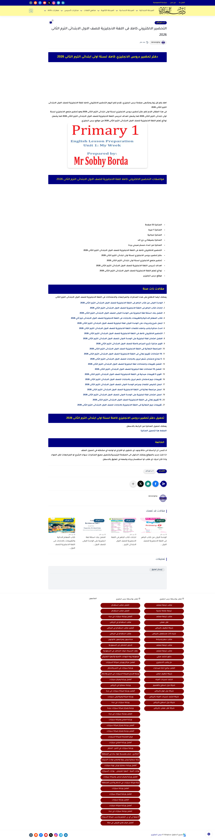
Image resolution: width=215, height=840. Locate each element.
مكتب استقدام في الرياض (120, 622)
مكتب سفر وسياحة (164, 640)
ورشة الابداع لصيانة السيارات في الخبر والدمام (120, 674)
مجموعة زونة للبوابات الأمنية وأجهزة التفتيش (120, 657)
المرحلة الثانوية (107, 11)
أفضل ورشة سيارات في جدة (120, 617)
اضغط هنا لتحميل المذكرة (154, 431)
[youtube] (44, 2)
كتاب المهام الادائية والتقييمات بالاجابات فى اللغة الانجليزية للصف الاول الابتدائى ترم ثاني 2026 (116, 318)
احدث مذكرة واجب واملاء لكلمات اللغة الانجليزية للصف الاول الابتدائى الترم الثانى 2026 (121, 328)
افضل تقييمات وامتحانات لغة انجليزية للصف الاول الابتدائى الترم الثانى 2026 (125, 364)
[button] (155, 484)
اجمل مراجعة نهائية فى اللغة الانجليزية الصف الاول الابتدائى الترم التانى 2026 (124, 390)
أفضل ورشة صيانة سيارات (120, 806)
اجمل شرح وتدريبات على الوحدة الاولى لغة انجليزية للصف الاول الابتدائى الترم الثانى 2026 (120, 323)
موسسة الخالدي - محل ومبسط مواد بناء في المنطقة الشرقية (120, 754)
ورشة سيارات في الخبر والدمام (120, 668)
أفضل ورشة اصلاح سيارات (120, 743)
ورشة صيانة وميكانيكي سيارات (120, 697)
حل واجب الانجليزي (164, 663)
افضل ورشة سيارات (120, 789)
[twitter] (49, 2)
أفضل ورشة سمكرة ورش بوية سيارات (120, 766)
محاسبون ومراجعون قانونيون (120, 640)
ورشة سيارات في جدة (120, 703)
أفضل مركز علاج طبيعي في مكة (120, 823)
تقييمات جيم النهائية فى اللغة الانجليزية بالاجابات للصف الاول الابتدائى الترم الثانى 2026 (119, 405)
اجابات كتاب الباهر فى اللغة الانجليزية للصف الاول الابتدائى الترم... (123, 541)
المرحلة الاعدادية (126, 11)
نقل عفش (164, 622)
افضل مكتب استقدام (120, 605)
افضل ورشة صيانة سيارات (120, 794)
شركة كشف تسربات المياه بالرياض (164, 697)
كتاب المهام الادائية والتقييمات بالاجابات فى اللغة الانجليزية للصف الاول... (64, 542)
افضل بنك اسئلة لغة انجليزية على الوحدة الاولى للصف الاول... (94, 541)
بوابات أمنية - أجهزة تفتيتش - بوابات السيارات (120, 771)
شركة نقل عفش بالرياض (164, 708)
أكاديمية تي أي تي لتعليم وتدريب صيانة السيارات (120, 817)
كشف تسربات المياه (164, 680)
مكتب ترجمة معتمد (164, 605)
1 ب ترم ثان (161, 23)
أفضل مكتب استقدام (120, 611)
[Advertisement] (107, 83)
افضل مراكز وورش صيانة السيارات (120, 663)
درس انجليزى (156, 835)
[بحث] (31, 11)
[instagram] (53, 2)
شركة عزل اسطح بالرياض (164, 703)
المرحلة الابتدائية (146, 11)
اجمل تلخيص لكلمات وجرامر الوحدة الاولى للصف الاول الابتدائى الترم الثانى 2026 (123, 385)
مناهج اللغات (90, 11)
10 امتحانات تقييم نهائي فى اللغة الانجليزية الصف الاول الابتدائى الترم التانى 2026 (123, 354)
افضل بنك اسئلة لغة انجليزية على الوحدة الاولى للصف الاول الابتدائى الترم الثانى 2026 (121, 313)
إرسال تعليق (157, 570)
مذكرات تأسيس (71, 11)
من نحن (173, 3)
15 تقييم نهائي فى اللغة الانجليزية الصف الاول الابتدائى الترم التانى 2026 (127, 400)
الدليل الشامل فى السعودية (120, 645)
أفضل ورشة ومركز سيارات (120, 680)
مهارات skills (53, 11)
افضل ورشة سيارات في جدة (120, 714)
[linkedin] (63, 2)
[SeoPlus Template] (184, 835)
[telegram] (58, 2)
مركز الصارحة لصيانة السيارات (120, 737)
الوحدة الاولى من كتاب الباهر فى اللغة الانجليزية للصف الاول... (154, 541)
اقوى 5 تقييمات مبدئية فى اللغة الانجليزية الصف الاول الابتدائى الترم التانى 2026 (123, 374)
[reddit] (35, 2)
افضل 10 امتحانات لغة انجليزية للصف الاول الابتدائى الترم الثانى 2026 (128, 369)
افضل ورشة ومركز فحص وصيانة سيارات (120, 777)
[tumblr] (30, 2)
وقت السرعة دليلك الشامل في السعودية (120, 651)
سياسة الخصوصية (160, 3)
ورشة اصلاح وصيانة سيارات (120, 720)
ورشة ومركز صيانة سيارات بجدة (120, 708)
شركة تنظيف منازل (164, 674)
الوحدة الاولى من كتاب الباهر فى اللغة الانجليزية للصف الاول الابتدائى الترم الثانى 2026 (121, 303)
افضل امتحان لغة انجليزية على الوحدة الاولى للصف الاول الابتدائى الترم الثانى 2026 (123, 339)
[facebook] (40, 2)
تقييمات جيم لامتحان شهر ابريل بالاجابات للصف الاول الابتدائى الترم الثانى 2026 (123, 379)
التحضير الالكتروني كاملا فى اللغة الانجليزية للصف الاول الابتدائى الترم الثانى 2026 (123, 334)
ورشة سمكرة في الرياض (120, 685)
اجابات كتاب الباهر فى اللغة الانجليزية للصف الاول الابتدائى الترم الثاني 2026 (126, 308)
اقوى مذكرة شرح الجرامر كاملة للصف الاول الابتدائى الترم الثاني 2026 (129, 344)
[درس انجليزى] (172, 11)
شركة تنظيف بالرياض (164, 628)
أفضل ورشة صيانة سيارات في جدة (120, 691)
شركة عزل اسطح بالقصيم (164, 685)
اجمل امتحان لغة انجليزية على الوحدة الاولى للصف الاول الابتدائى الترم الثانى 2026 (122, 395)
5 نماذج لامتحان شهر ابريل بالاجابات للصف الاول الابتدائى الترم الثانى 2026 (126, 359)
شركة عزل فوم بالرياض (164, 691)
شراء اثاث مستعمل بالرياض (164, 634)
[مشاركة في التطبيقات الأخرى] (133, 484)
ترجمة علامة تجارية (164, 611)
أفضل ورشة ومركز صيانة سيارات (120, 726)
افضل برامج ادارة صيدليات (164, 668)
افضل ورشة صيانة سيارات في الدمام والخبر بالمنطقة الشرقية (120, 783)
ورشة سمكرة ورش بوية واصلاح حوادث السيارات (120, 760)
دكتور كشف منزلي (164, 657)
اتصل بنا (182, 3)
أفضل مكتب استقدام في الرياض (120, 628)
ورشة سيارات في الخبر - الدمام (120, 748)
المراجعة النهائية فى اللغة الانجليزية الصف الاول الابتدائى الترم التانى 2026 (126, 349)
